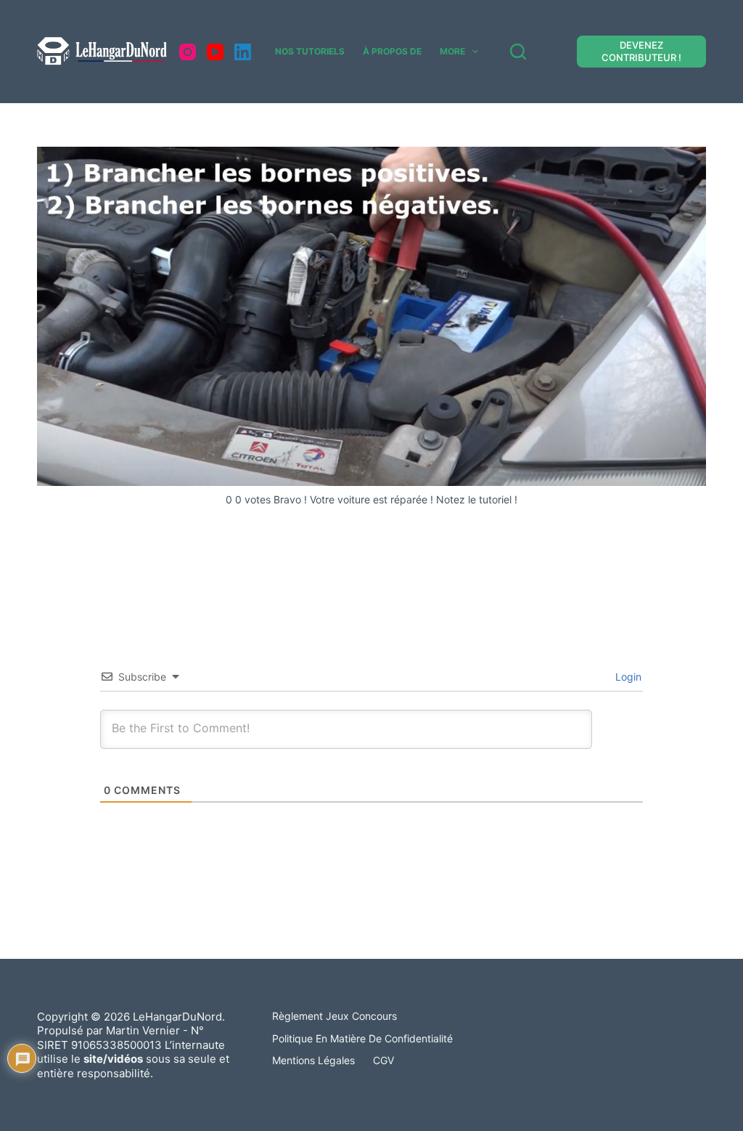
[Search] (518, 52)
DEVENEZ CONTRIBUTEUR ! (641, 51)
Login (626, 676)
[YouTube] (215, 52)
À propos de (392, 51)
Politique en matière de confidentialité (362, 1038)
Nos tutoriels (310, 51)
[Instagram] (187, 52)
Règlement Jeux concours (334, 1016)
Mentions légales (313, 1060)
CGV (383, 1060)
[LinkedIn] (242, 52)
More (452, 51)
